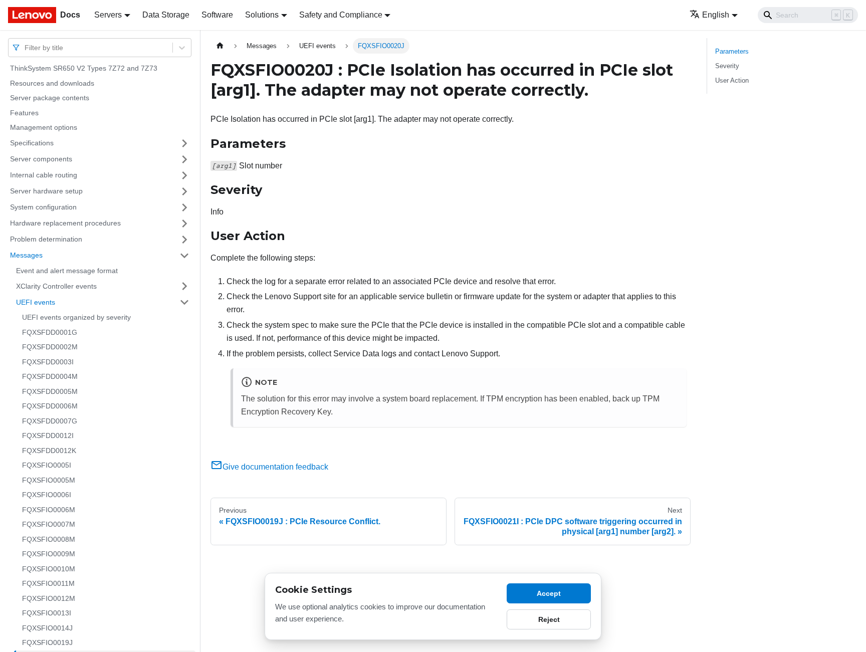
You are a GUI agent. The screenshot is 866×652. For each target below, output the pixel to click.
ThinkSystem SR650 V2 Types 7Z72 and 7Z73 (83, 68)
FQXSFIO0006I (46, 495)
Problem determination (46, 239)
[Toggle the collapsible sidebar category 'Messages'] (184, 256)
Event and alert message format (67, 271)
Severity (727, 66)
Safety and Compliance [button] (340, 15)
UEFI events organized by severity (76, 317)
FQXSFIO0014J (47, 628)
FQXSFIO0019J (47, 642)
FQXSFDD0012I (48, 435)
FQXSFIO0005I (46, 465)
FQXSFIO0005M (48, 480)
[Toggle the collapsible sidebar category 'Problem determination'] (184, 240)
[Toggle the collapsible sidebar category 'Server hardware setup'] (184, 191)
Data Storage (165, 15)
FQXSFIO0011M (48, 583)
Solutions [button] (262, 15)
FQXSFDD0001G (49, 332)
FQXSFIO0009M (48, 554)
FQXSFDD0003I (48, 362)
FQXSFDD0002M (50, 347)
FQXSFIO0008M (48, 539)
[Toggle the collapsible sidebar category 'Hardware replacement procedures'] (184, 223)
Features (24, 113)
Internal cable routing (43, 175)
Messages (26, 255)
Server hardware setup (46, 191)
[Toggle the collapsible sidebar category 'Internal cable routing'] (184, 175)
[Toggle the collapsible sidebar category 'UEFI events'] (184, 302)
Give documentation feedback (275, 467)
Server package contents (49, 98)
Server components (41, 159)
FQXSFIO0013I (46, 613)
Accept (549, 593)
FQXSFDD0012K (49, 451)
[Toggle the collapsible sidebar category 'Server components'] (184, 159)
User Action (732, 80)
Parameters (732, 51)
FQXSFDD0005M (50, 391)
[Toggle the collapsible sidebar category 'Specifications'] (184, 143)
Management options (43, 127)
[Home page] (220, 46)
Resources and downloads (52, 83)
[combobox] (26, 47)
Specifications (32, 143)
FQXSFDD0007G (49, 421)
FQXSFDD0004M (50, 376)
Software (217, 15)
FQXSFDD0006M (50, 406)
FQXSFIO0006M (48, 510)
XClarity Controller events (56, 286)
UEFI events (35, 302)
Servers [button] (108, 15)
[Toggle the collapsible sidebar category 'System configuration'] (184, 207)
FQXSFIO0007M (48, 524)
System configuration (43, 207)
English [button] (715, 15)
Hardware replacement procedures (65, 223)
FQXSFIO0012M (48, 598)
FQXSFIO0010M (48, 569)
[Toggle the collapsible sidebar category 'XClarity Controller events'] (184, 286)
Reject (549, 619)
